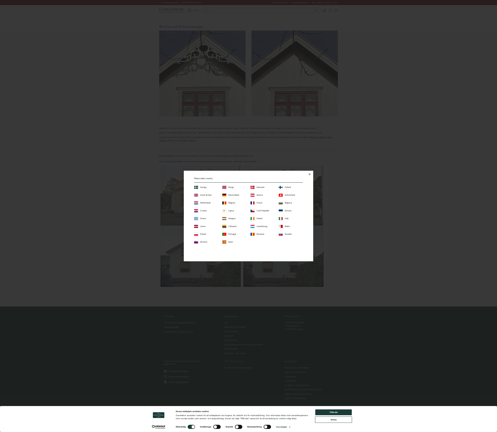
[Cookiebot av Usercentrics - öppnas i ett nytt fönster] (158, 427)
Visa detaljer (281, 427)
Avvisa (334, 420)
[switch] (217, 427)
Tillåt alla (334, 412)
